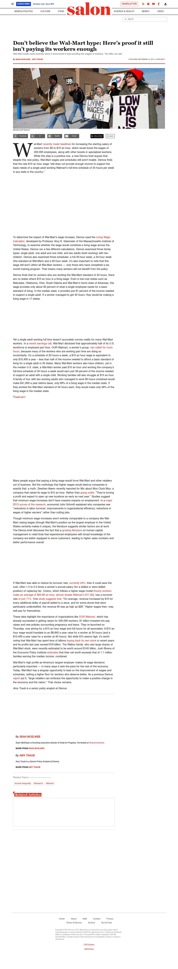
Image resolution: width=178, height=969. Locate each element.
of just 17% (24, 599)
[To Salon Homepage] (89, 8)
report (16, 678)
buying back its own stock (81, 641)
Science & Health (124, 11)
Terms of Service (74, 923)
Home (62, 919)
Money (146, 11)
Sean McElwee (23, 59)
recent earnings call (40, 343)
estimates (52, 652)
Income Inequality (22, 784)
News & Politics (23, 11)
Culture (45, 11)
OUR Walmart (87, 617)
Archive (91, 923)
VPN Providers (89, 944)
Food (61, 11)
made (56, 144)
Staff (85, 919)
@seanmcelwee (96, 743)
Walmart (49, 784)
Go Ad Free (106, 923)
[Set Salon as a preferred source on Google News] (97, 136)
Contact (96, 919)
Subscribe (23, 4)
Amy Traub (37, 59)
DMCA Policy (89, 949)
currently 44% (77, 583)
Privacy (109, 919)
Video (160, 11)
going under (87, 493)
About (73, 919)
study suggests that (50, 599)
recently (47, 144)
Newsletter (129, 4)
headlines (65, 144)
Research (38, 784)
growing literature (72, 530)
